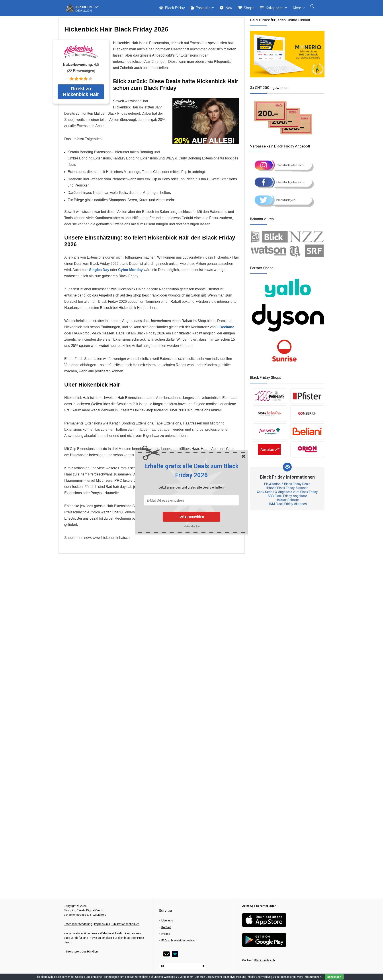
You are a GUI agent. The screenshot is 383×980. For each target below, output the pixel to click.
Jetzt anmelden (191, 516)
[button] (191, 471)
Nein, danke (192, 526)
